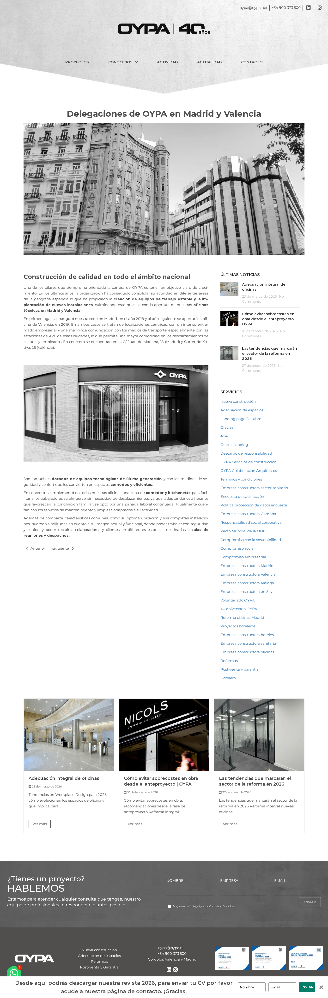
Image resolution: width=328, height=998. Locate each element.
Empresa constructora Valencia (248, 574)
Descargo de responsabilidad (246, 453)
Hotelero (228, 678)
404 (224, 436)
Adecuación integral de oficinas (64, 778)
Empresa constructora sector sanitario (254, 488)
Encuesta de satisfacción (242, 496)
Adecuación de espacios (241, 410)
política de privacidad (220, 906)
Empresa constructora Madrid (246, 565)
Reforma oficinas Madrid (242, 617)
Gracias (226, 427)
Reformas (229, 660)
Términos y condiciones (241, 479)
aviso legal (193, 906)
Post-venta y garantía (239, 669)
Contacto (252, 62)
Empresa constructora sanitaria (248, 643)
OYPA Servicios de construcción (248, 462)
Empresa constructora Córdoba (248, 513)
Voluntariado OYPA (237, 600)
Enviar (306, 987)
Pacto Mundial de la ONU (243, 531)
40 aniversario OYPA (238, 609)
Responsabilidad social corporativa (251, 522)
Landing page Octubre (240, 418)
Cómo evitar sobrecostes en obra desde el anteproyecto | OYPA (269, 319)
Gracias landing (234, 444)
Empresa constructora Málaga (247, 583)
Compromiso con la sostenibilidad (250, 539)
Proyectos (77, 62)
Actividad (167, 62)
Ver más (39, 824)
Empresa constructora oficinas (247, 652)
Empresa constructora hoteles (247, 634)
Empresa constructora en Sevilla (249, 591)
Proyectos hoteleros (237, 626)
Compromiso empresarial (243, 557)
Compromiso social (237, 548)
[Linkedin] (168, 969)
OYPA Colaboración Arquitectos (248, 470)
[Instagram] (175, 969)
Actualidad (209, 62)
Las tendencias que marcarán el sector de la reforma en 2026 (269, 353)
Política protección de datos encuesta (253, 505)
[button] (123, 62)
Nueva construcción (238, 401)
